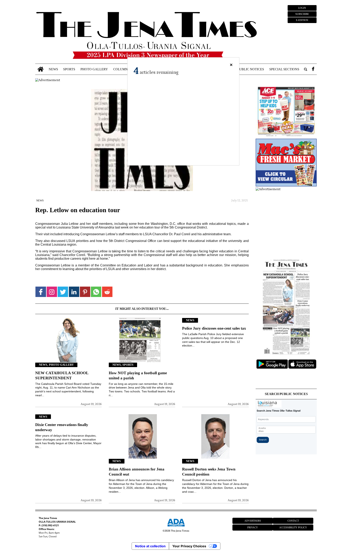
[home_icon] (40, 69)
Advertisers (252, 520)
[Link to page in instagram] (52, 292)
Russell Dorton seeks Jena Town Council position (208, 471)
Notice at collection (150, 546)
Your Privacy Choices (189, 546)
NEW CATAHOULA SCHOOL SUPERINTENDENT (61, 375)
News (53, 69)
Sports (69, 69)
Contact (293, 520)
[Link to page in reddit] (107, 292)
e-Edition (302, 20)
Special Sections (284, 69)
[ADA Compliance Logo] (176, 527)
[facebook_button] (313, 69)
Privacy (252, 527)
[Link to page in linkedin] (74, 292)
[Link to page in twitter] (63, 292)
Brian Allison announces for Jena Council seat (136, 471)
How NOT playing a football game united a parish (138, 375)
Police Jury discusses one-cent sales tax (214, 328)
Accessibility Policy (293, 527)
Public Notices (250, 69)
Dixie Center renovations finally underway (61, 427)
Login (302, 8)
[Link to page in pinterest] (85, 292)
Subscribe (302, 14)
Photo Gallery (94, 69)
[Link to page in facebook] (40, 292)
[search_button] (305, 69)
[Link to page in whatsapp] (96, 292)
